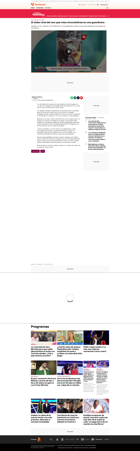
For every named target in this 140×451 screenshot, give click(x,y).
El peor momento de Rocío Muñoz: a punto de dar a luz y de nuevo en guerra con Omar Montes (43, 381)
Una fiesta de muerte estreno (39, 1)
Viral (42, 151)
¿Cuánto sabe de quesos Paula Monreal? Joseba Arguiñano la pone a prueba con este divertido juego (69, 351)
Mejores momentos (63, 376)
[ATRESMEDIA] (36, 439)
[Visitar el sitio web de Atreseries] (77, 439)
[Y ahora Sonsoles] (38, 17)
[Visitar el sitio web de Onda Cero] (82, 439)
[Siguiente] (108, 1)
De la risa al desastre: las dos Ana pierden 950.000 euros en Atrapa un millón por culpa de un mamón (69, 381)
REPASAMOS (34, 376)
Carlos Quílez (73, 16)
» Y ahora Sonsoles (48, 264)
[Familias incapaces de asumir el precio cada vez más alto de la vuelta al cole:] (96, 406)
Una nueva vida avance (68, 1)
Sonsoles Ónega (51, 16)
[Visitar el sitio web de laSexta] (57, 439)
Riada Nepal (76, 1)
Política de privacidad (68, 445)
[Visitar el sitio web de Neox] (62, 439)
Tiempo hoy (106, 1)
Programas (40, 8)
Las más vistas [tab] (90, 117)
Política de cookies (79, 445)
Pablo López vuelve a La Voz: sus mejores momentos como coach (94, 349)
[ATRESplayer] (104, 5)
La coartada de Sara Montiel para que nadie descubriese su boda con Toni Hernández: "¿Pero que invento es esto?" (43, 351)
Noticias (48, 8)
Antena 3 (33, 264)
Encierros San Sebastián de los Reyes (54, 1)
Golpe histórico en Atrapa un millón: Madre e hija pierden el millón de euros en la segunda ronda (88, 376)
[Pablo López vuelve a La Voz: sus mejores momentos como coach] (96, 337)
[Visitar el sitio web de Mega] (72, 439)
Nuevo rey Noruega (100, 1)
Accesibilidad (92, 447)
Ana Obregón (83, 16)
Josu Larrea (35, 151)
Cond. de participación (90, 445)
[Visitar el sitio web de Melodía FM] (93, 439)
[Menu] (107, 8)
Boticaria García (104, 16)
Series (33, 8)
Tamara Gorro (93, 16)
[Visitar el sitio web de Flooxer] (107, 439)
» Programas (39, 264)
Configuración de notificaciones (81, 447)
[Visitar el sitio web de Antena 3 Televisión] (52, 439)
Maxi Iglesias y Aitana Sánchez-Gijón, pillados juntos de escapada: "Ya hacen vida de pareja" (97, 146)
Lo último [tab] (100, 117)
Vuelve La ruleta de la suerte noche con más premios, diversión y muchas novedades (41, 418)
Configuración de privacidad (65, 447)
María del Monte (63, 16)
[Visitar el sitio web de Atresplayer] (100, 439)
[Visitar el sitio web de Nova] (67, 439)
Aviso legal (60, 445)
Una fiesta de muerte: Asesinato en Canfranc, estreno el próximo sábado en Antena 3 (68, 418)
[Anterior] (31, 1)
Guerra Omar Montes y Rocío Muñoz (87, 1)
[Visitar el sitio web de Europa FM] (87, 439)
